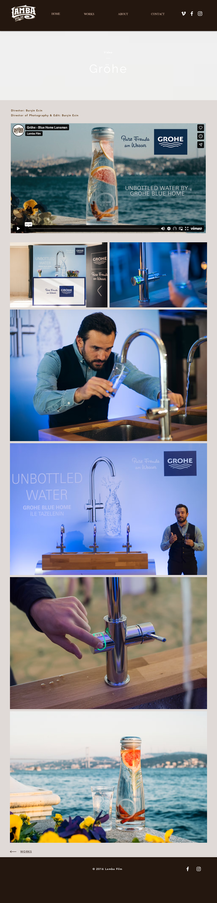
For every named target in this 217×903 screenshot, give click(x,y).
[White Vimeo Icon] (183, 14)
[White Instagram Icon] (200, 14)
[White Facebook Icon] (192, 14)
